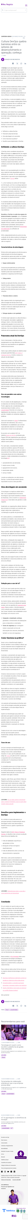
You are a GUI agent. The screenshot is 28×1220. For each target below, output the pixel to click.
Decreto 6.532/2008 (16, 1179)
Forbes (8, 756)
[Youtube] (8, 1171)
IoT (12, 1128)
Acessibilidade (4, 1148)
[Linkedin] (14, 1171)
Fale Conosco (4, 1140)
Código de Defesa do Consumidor (8, 1165)
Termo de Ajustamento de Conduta (8, 1168)
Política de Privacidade (6, 1179)
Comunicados (4, 1142)
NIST (8, 458)
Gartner (12, 178)
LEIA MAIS (3, 1055)
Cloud (6, 1009)
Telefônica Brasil (4, 1159)
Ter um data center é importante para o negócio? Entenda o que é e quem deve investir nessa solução (13, 802)
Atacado (3, 1156)
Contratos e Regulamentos (7, 1145)
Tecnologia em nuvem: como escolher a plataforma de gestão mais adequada (12, 1047)
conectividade (5, 410)
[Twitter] (11, 1171)
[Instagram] (5, 1171)
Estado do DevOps (11, 435)
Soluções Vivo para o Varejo (7, 1151)
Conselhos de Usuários (6, 1162)
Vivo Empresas (15, 956)
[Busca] (2, 10)
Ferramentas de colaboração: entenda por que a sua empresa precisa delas (12, 1083)
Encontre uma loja (5, 1137)
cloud (16, 420)
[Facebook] (2, 1171)
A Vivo (2, 1154)
